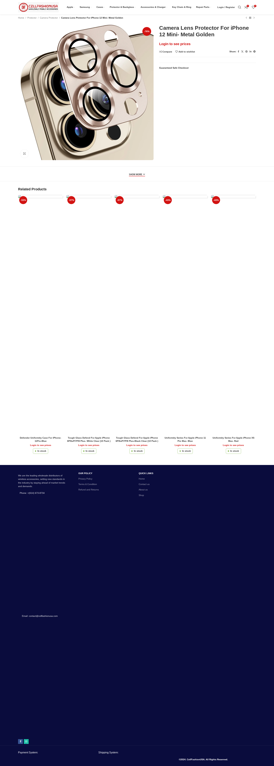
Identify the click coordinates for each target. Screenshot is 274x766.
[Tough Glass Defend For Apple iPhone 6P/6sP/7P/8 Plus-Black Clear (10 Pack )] (137, 315)
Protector (32, 17)
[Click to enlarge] (24, 154)
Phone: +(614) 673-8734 (32, 493)
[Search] (239, 7)
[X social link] (242, 51)
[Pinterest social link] (246, 51)
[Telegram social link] (254, 51)
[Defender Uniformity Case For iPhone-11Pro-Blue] (40, 315)
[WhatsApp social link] (26, 741)
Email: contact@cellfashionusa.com (40, 616)
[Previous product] (246, 18)
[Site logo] (38, 7)
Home (21, 17)
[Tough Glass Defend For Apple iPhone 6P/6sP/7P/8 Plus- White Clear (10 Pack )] (88, 315)
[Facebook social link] (238, 51)
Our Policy (85, 473)
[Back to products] (250, 18)
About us (143, 489)
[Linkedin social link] (250, 51)
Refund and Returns (88, 489)
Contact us (144, 484)
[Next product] (254, 18)
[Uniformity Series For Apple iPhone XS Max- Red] (233, 315)
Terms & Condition (87, 484)
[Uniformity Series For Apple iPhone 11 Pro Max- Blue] (185, 315)
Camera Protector (49, 17)
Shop (141, 495)
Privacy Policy (85, 478)
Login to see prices (175, 44)
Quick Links (146, 473)
